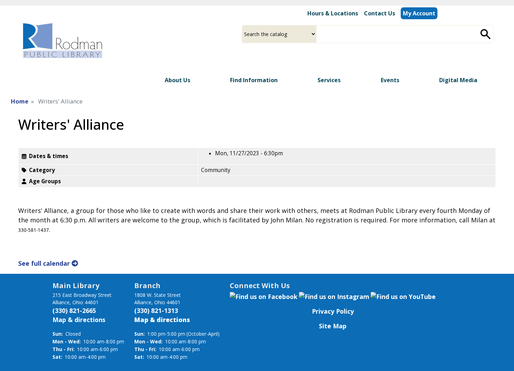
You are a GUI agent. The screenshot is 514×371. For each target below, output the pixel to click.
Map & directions (78, 319)
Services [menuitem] (329, 80)
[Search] (485, 34)
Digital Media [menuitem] (458, 80)
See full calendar (45, 263)
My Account (419, 13)
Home (19, 101)
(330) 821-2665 (74, 310)
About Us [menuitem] (177, 80)
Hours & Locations (332, 13)
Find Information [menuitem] (254, 80)
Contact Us (379, 13)
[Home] (62, 40)
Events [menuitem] (390, 80)
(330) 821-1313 (156, 310)
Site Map (333, 326)
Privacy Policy (333, 311)
